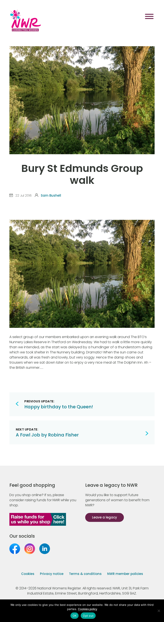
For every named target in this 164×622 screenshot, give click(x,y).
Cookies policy (87, 609)
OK (75, 615)
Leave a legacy (104, 517)
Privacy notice (51, 574)
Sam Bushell (51, 195)
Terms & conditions (85, 574)
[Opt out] (159, 611)
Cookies (27, 574)
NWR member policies (125, 574)
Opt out (88, 615)
